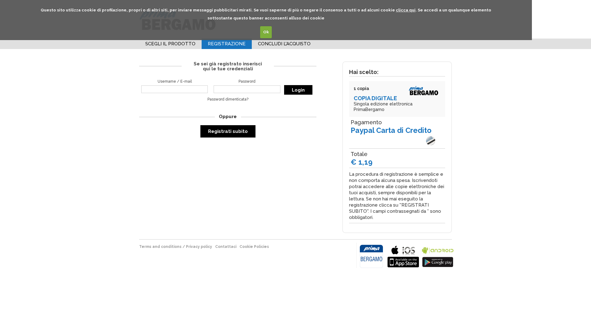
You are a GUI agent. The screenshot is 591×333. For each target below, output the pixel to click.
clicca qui (406, 10)
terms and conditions (160, 247)
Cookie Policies (254, 247)
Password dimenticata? (227, 99)
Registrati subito (228, 131)
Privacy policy (199, 247)
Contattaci (225, 247)
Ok (266, 32)
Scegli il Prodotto (170, 44)
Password (247, 81)
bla (403, 255)
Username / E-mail (175, 81)
